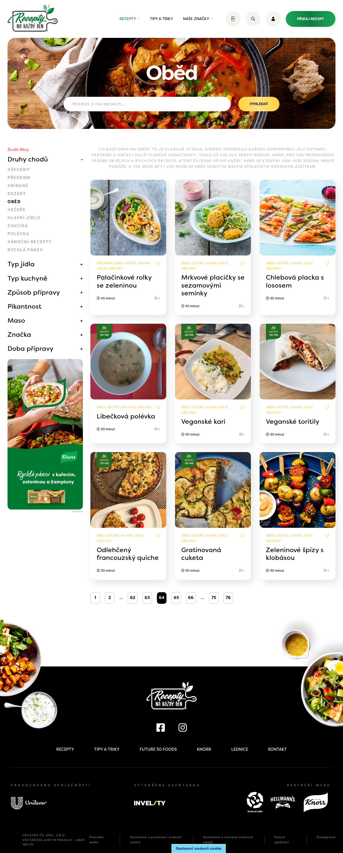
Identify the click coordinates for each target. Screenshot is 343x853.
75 (213, 597)
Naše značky (196, 18)
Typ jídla (21, 264)
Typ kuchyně (27, 278)
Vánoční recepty (30, 241)
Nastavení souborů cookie (198, 848)
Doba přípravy (30, 348)
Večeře (17, 209)
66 (191, 597)
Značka (19, 334)
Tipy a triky (161, 18)
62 (132, 597)
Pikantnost (24, 306)
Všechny (19, 169)
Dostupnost (326, 837)
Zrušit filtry (18, 149)
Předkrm (19, 177)
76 (228, 597)
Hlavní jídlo (24, 217)
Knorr (204, 749)
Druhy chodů (28, 159)
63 (147, 597)
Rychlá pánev (25, 249)
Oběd (14, 201)
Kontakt (277, 749)
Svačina (18, 225)
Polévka (18, 233)
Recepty (128, 18)
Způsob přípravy (34, 292)
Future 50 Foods (158, 749)
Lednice (239, 749)
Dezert (17, 193)
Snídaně (18, 185)
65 (176, 597)
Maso (16, 320)
